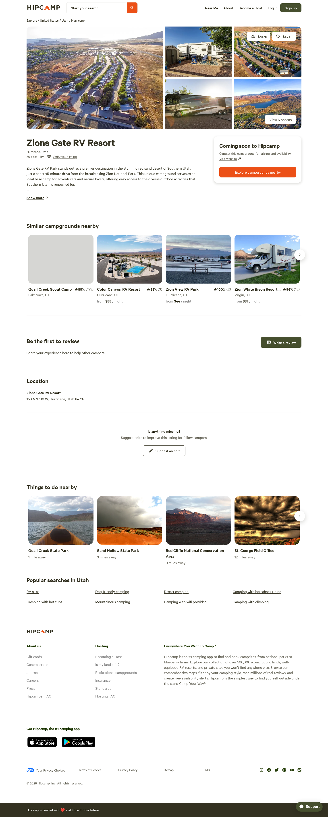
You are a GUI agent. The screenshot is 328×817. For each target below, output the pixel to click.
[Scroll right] (299, 254)
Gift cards (34, 656)
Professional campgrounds (116, 672)
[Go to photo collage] (95, 78)
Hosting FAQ (105, 696)
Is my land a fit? (107, 664)
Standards (103, 688)
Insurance (102, 680)
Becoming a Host (108, 656)
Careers (33, 680)
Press (31, 688)
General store (37, 664)
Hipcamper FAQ (39, 696)
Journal (33, 672)
